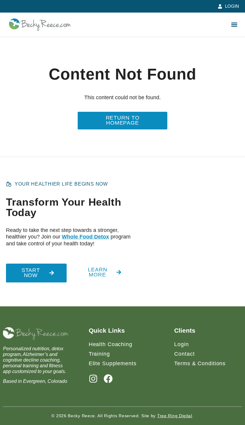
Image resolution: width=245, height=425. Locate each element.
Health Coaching (110, 344)
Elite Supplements (113, 363)
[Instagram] (93, 378)
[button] (234, 25)
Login (181, 344)
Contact (184, 354)
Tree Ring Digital (174, 415)
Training (99, 354)
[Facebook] (108, 378)
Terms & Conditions (200, 363)
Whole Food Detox (85, 237)
